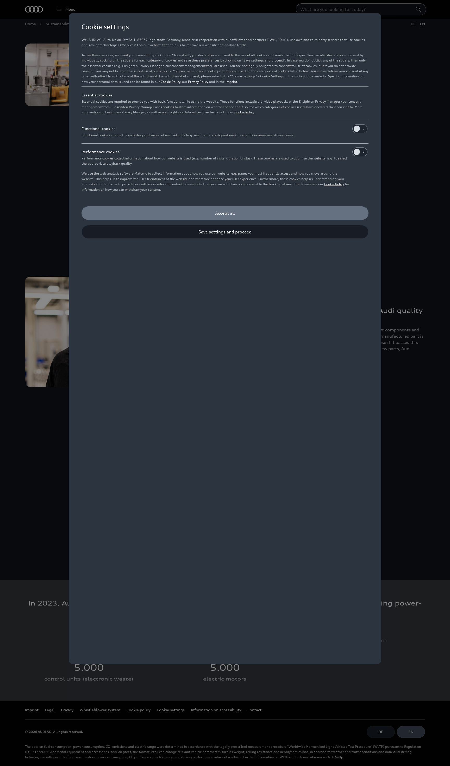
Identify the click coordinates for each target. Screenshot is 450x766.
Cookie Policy (170, 82)
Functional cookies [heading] (98, 128)
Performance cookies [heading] (101, 152)
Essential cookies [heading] (97, 95)
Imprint (231, 82)
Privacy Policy (198, 82)
